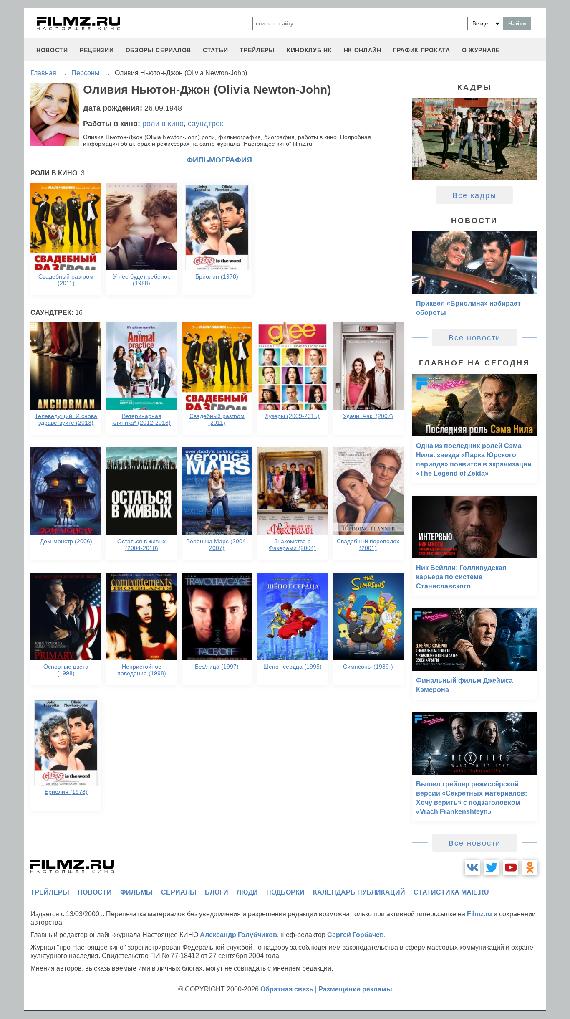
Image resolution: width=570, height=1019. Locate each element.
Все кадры (474, 195)
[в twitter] (491, 867)
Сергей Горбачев (355, 934)
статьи (215, 50)
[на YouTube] (510, 867)
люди (247, 892)
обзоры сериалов (159, 50)
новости (52, 50)
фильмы (136, 892)
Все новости (475, 338)
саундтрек (205, 123)
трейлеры (257, 50)
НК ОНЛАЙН (362, 50)
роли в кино (163, 123)
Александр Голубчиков (238, 934)
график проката (421, 50)
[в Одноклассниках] (529, 867)
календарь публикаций (359, 892)
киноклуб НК (309, 50)
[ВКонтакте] (472, 867)
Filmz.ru (479, 914)
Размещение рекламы (355, 989)
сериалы (179, 892)
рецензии (97, 50)
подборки (285, 892)
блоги (216, 892)
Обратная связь (286, 989)
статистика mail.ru (451, 892)
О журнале (481, 50)
